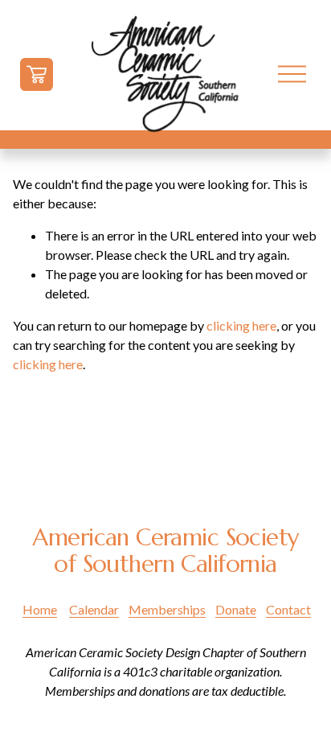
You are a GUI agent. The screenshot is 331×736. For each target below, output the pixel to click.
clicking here (241, 325)
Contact (288, 609)
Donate (235, 609)
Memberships (167, 609)
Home (39, 609)
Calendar (94, 609)
